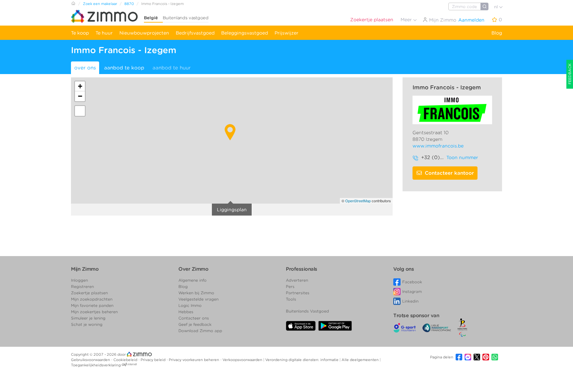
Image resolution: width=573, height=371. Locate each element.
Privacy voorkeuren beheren (194, 359)
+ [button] (80, 86)
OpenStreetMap (358, 200)
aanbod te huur (172, 68)
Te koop (80, 33)
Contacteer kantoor (449, 173)
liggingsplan (232, 209)
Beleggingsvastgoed (244, 33)
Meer (407, 19)
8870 (129, 3)
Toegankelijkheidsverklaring (96, 365)
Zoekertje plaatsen (371, 19)
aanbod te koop (124, 68)
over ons (85, 68)
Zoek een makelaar (100, 3)
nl (496, 6)
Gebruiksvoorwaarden (91, 359)
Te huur (104, 33)
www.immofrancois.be (438, 145)
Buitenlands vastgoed (186, 17)
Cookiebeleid (125, 359)
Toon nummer (462, 157)
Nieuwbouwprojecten (144, 33)
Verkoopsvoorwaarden (243, 359)
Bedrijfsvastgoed (195, 33)
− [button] (80, 96)
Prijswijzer (286, 33)
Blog (496, 33)
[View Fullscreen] (80, 111)
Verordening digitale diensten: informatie (302, 359)
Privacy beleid (153, 359)
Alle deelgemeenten (361, 359)
